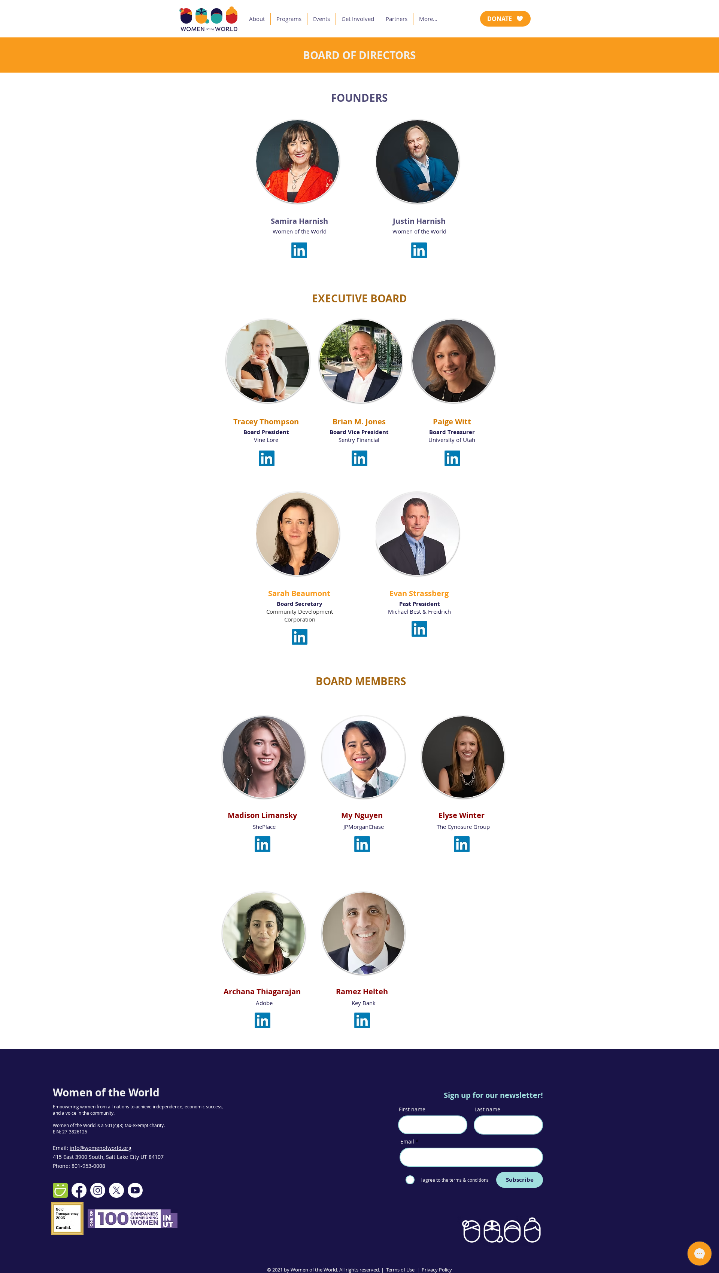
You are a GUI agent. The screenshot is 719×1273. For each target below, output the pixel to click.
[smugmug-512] (60, 1190)
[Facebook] (79, 1190)
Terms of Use (400, 1269)
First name (412, 1109)
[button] (256, 19)
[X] (116, 1190)
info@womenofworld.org (100, 1147)
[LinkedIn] (299, 250)
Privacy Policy (437, 1269)
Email (407, 1141)
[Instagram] (97, 1190)
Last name (487, 1109)
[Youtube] (135, 1190)
